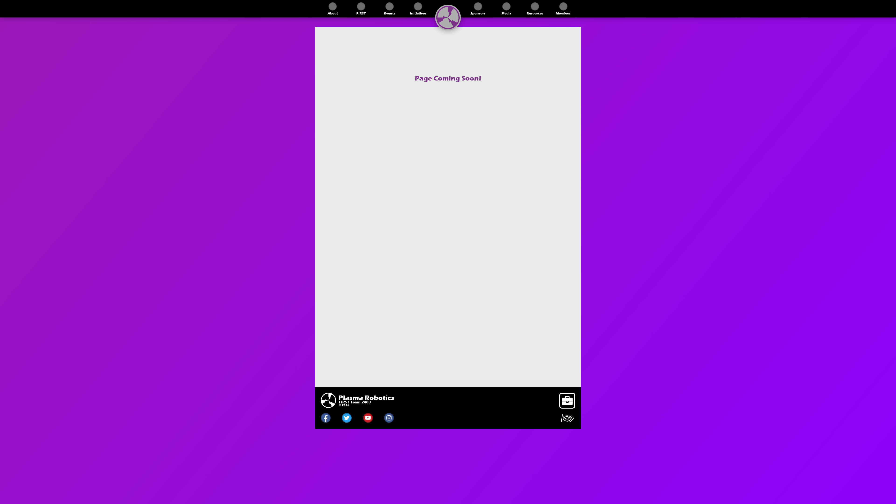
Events (389, 13)
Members (563, 13)
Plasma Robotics (366, 398)
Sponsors (478, 13)
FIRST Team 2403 (355, 402)
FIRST (361, 13)
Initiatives (418, 13)
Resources (535, 13)
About (333, 13)
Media (506, 13)
